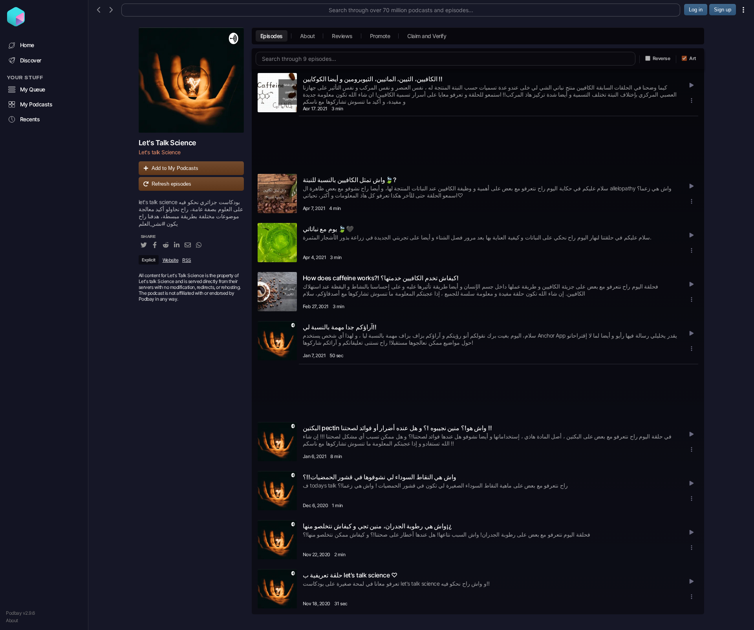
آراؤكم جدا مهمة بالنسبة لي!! (340, 327)
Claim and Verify (426, 36)
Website (171, 260)
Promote (380, 36)
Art (692, 58)
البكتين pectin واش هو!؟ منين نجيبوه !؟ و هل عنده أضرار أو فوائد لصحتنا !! (397, 428)
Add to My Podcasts (175, 168)
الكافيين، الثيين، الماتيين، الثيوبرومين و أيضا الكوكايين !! (373, 79)
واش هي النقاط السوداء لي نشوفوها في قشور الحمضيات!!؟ (379, 477)
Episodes (271, 36)
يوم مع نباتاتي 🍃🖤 (328, 229)
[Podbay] (16, 24)
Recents (30, 119)
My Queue (32, 89)
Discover (30, 60)
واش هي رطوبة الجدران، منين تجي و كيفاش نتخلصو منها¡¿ (377, 526)
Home (27, 45)
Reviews (342, 36)
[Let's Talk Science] (191, 80)
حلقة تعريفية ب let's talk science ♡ (350, 575)
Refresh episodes (171, 184)
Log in (696, 10)
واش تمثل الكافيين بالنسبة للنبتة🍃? (349, 180)
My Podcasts (36, 104)
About (12, 620)
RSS (186, 260)
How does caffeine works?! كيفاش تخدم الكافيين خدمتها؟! (381, 278)
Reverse (661, 58)
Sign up (722, 10)
